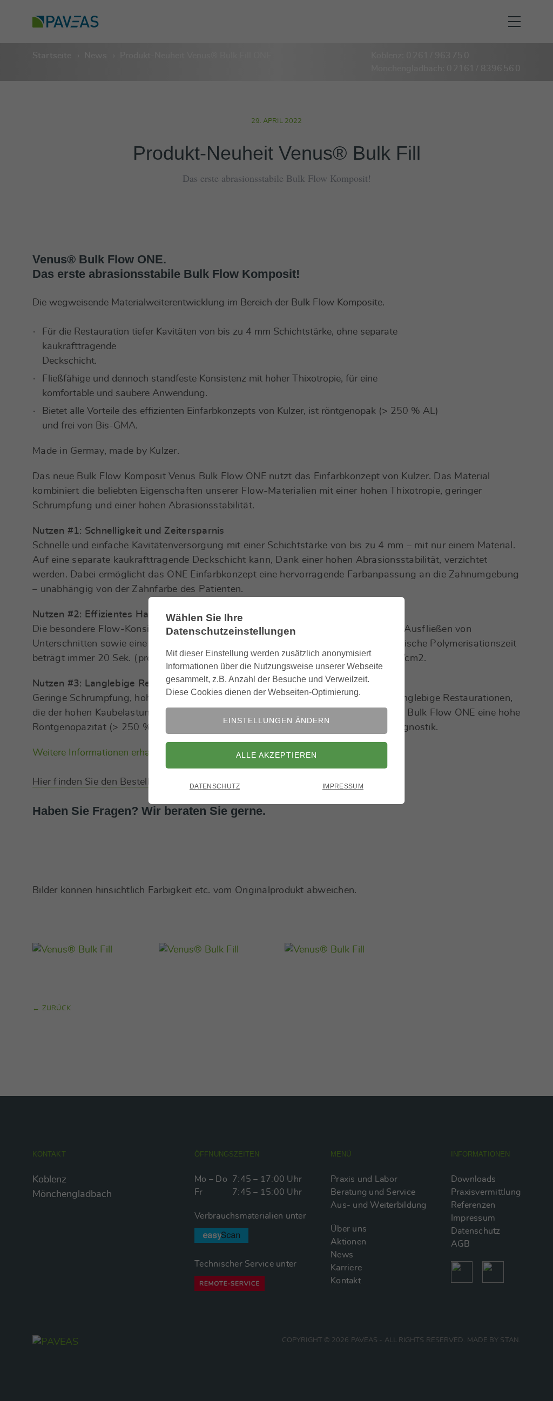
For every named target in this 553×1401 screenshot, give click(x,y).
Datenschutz (215, 786)
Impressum (342, 786)
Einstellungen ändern (276, 720)
